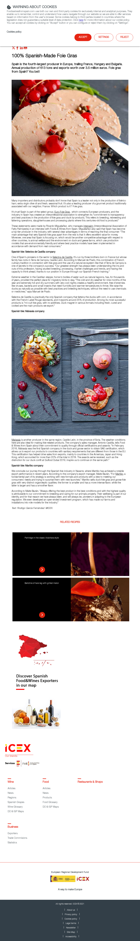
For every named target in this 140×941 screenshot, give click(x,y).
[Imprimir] (25, 49)
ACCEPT (83, 37)
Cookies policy (14, 32)
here (81, 20)
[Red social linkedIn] (21, 49)
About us (70, 910)
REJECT (124, 37)
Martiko (119, 474)
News (10, 793)
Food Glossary (50, 802)
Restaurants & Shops (90, 782)
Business (13, 827)
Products (47, 798)
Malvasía (16, 440)
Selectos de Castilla (62, 257)
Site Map (70, 932)
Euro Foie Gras (62, 212)
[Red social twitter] (13, 49)
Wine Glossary (15, 807)
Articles (11, 788)
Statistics (12, 843)
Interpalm (88, 226)
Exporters (13, 833)
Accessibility (71, 937)
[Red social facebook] (17, 49)
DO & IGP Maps (16, 811)
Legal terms (71, 923)
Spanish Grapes (16, 802)
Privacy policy (71, 915)
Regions (12, 798)
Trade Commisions (17, 838)
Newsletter (71, 928)
